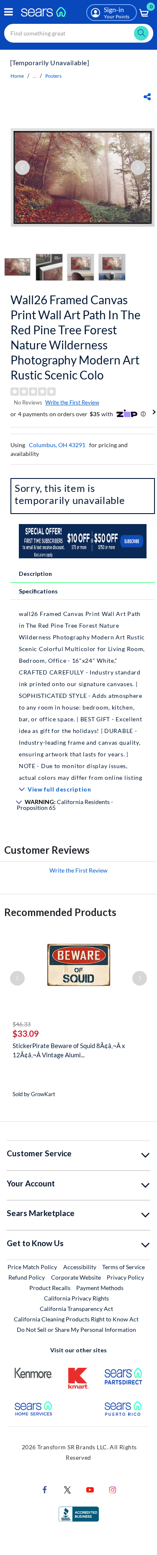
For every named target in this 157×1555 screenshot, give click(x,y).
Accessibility (79, 1266)
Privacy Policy (125, 1277)
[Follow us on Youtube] (90, 1489)
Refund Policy (26, 1277)
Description (35, 573)
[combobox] (78, 33)
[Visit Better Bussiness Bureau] (79, 1513)
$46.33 (22, 1024)
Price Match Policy (32, 1266)
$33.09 (26, 1033)
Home (17, 76)
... (34, 76)
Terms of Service (123, 1266)
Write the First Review (72, 402)
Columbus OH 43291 (57, 444)
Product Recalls (49, 1287)
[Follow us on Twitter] (67, 1489)
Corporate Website (76, 1277)
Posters (53, 76)
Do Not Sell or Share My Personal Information (76, 1329)
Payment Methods (100, 1287)
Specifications (38, 591)
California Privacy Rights (76, 1298)
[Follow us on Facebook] (44, 1489)
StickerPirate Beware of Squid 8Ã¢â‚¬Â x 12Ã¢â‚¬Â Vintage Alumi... (69, 1050)
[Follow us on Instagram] (112, 1489)
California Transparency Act (76, 1308)
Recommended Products (60, 912)
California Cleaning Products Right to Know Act (76, 1319)
